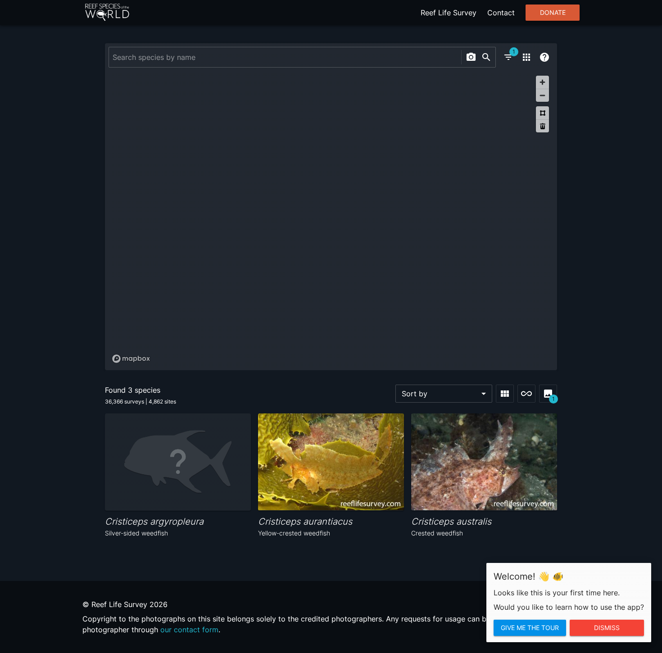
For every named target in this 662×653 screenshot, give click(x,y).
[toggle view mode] (505, 394)
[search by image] (471, 57)
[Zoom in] (542, 82)
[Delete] (542, 125)
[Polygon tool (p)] (542, 112)
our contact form (189, 629)
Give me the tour (530, 627)
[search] (486, 57)
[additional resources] (526, 57)
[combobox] (284, 57)
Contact (501, 12)
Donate (553, 12)
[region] (331, 219)
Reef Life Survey (448, 12)
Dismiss (607, 627)
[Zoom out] (542, 95)
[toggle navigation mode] (526, 394)
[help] (544, 57)
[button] (443, 394)
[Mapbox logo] (131, 359)
